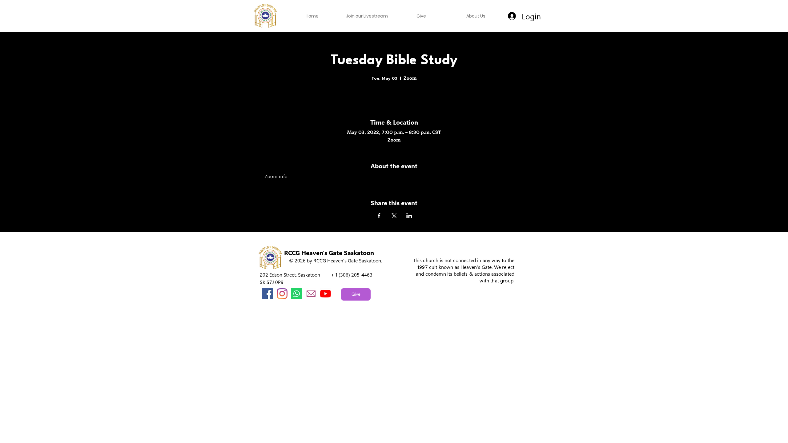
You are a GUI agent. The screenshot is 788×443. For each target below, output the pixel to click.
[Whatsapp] (296, 293)
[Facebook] (267, 293)
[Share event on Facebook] (379, 215)
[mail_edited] (311, 293)
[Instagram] (282, 293)
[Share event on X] (394, 215)
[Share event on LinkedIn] (409, 215)
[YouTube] (325, 293)
